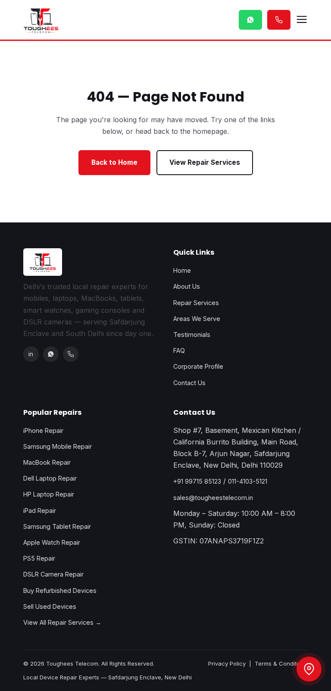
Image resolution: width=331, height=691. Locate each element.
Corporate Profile (198, 366)
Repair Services (196, 302)
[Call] (70, 354)
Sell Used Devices (49, 606)
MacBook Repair (47, 462)
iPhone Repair (43, 430)
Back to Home (114, 162)
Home (182, 270)
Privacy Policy (227, 663)
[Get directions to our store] (309, 669)
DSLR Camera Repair (53, 574)
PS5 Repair (39, 558)
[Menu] (302, 19)
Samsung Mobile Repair (57, 446)
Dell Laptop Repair (50, 478)
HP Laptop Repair (48, 494)
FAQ (179, 350)
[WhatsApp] (51, 354)
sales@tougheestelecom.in (213, 497)
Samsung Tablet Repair (57, 526)
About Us (186, 286)
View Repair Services (204, 162)
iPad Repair (39, 510)
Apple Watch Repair (51, 542)
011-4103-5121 (247, 481)
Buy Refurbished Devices (60, 590)
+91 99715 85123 (197, 481)
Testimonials (191, 334)
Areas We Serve (196, 318)
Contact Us (189, 382)
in (30, 354)
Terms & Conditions (281, 663)
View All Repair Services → (62, 622)
